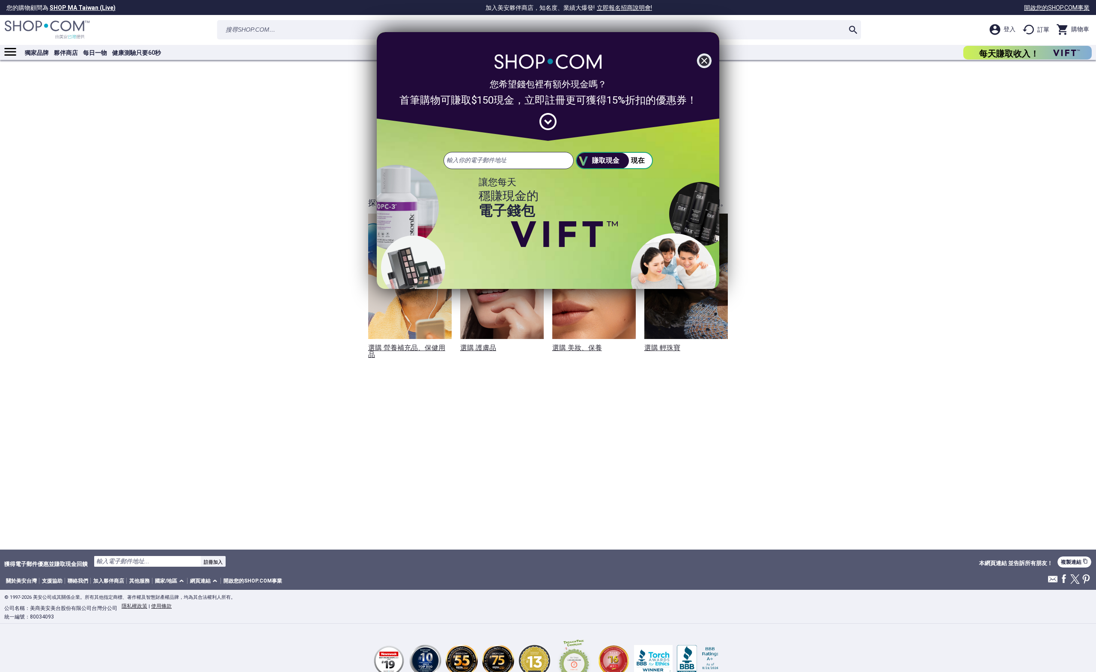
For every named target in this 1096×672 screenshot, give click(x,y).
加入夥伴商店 (108, 581)
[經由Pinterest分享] (1086, 579)
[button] (171, 581)
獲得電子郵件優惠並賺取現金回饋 (46, 564)
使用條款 (161, 606)
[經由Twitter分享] (1075, 579)
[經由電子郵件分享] (1052, 581)
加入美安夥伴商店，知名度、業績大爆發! (568, 8)
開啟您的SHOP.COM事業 (1057, 8)
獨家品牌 (37, 52)
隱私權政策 (134, 606)
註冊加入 (213, 562)
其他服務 (139, 581)
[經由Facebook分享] (1064, 579)
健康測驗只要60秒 (136, 52)
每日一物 (95, 52)
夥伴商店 (66, 52)
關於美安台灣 (21, 581)
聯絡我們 (78, 581)
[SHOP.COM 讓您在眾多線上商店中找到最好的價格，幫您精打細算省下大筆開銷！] (47, 29)
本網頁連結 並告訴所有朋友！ (1016, 563)
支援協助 (52, 581)
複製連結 (1074, 562)
